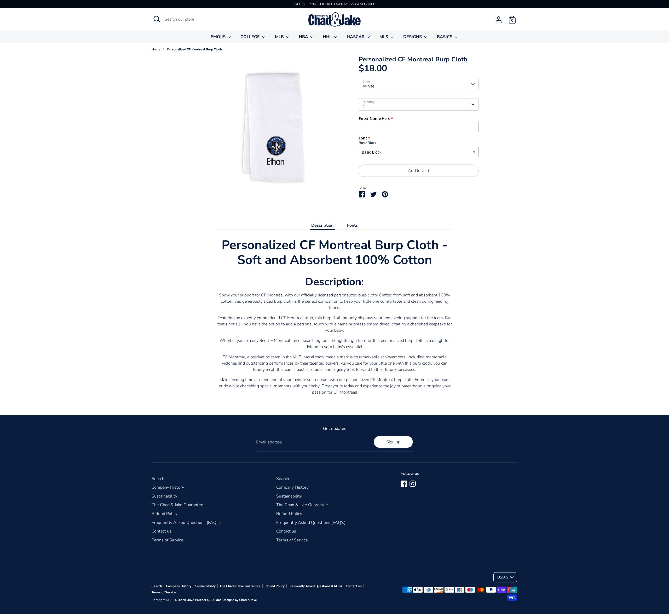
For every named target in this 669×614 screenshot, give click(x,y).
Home (156, 49)
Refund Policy (164, 514)
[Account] (498, 19)
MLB (280, 37)
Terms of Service (167, 540)
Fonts (352, 225)
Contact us (161, 531)
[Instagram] (413, 484)
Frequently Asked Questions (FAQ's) (186, 522)
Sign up (393, 442)
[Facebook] (404, 484)
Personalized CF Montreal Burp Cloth (194, 49)
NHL (328, 37)
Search (158, 479)
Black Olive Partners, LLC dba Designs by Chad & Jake (217, 600)
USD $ (502, 577)
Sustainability (164, 496)
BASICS (445, 37)
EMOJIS (219, 37)
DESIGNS (413, 37)
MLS (384, 37)
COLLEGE (250, 37)
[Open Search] (157, 19)
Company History (168, 487)
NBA (304, 37)
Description (322, 225)
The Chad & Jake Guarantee (177, 505)
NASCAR (356, 37)
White (368, 86)
